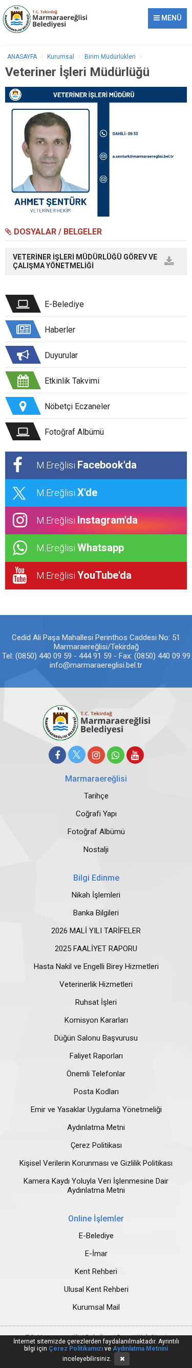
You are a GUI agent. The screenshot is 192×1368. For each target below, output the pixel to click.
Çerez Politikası (96, 1145)
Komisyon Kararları (96, 1020)
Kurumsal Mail (96, 1307)
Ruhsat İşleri (96, 1002)
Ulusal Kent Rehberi (96, 1289)
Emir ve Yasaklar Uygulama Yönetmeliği (96, 1109)
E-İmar (96, 1253)
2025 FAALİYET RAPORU (96, 948)
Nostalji (96, 849)
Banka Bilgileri (96, 912)
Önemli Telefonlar (96, 1073)
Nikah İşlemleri (96, 895)
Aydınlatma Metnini (140, 1348)
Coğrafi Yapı (96, 813)
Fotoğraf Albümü (96, 831)
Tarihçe (96, 795)
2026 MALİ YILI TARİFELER (96, 930)
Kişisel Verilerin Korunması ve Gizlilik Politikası (96, 1163)
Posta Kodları (96, 1091)
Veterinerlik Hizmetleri (96, 984)
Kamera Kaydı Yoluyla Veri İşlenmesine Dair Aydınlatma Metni (96, 1185)
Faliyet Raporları (96, 1055)
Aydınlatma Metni (96, 1127)
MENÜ (170, 18)
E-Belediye (96, 1235)
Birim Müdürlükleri (110, 56)
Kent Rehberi (96, 1271)
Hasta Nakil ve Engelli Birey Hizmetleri (96, 966)
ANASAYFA (22, 56)
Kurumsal (60, 56)
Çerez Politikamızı (76, 1348)
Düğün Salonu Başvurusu (96, 1038)
